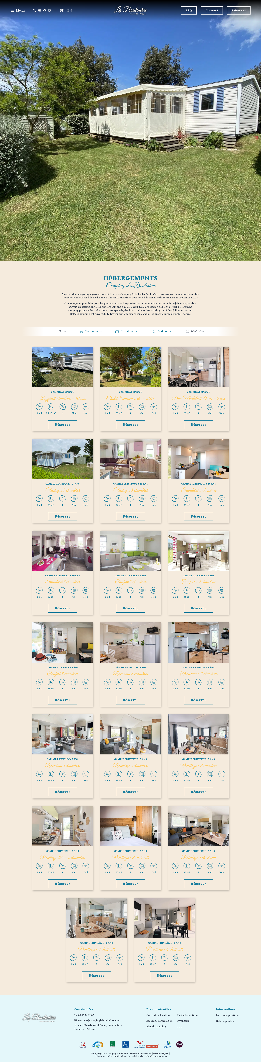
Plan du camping (156, 1026)
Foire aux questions (227, 1015)
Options (162, 331)
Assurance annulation (159, 1020)
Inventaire (183, 1020)
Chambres (127, 331)
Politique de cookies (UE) (106, 1056)
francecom (146, 1053)
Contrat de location (158, 1015)
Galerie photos (225, 1021)
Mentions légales (161, 1053)
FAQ (188, 10)
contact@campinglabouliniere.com (99, 1020)
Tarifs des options (187, 1015)
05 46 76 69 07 (86, 1015)
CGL (179, 1026)
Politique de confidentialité (131, 1056)
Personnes (91, 331)
